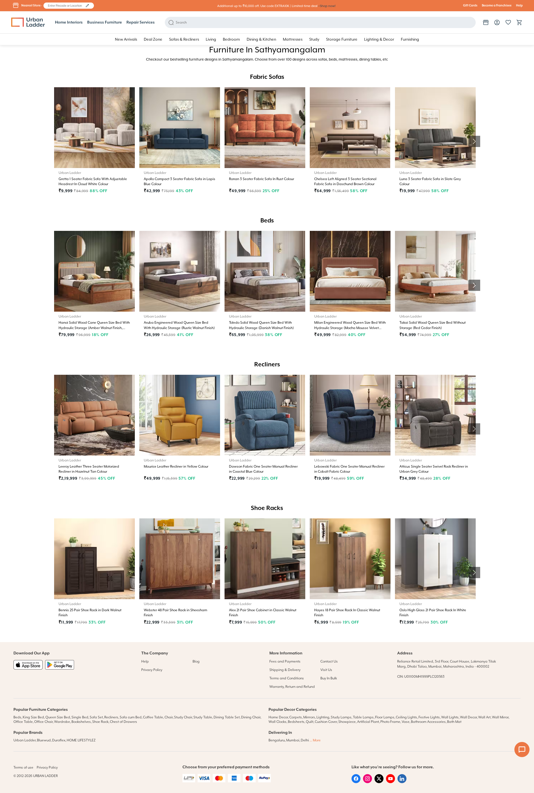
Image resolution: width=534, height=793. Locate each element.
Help (519, 5)
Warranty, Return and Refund (292, 687)
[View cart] (519, 22)
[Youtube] (390, 782)
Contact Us (329, 661)
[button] (87, 5)
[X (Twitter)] (379, 782)
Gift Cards (470, 5)
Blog (196, 661)
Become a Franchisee (497, 5)
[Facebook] (356, 782)
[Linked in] (401, 782)
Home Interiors (69, 22)
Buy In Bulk (328, 678)
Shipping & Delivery (284, 670)
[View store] (485, 22)
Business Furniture (104, 22)
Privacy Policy (151, 670)
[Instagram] (367, 782)
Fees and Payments (284, 661)
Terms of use (23, 767)
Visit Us (326, 670)
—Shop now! (327, 6)
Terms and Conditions (286, 678)
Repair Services (140, 22)
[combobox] (66, 5)
